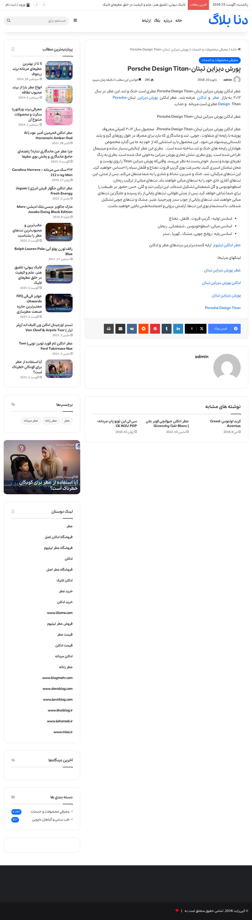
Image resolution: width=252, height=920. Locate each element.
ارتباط (146, 20)
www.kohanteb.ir (60, 721)
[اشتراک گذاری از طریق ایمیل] (120, 329)
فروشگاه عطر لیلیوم (58, 548)
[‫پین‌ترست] (155, 329)
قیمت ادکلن (64, 645)
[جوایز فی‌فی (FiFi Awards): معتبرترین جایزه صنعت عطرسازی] (59, 303)
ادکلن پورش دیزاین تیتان (221, 283)
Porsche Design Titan (223, 308)
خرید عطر (66, 591)
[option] (41, 467)
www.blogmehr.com (57, 678)
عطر (215, 97)
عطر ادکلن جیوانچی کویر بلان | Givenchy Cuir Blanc (167, 423)
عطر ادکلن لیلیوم (227, 245)
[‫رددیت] (143, 329)
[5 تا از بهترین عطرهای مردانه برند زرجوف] (59, 70)
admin (227, 80)
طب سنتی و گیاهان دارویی (51, 819)
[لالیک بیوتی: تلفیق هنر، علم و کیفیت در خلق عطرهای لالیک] (59, 274)
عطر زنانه (51, 421)
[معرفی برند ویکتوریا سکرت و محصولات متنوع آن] (59, 116)
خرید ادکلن (65, 602)
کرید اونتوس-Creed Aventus (225, 423)
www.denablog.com (58, 689)
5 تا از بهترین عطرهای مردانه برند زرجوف (27, 69)
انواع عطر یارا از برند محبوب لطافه (27, 90)
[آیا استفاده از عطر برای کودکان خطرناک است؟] (59, 369)
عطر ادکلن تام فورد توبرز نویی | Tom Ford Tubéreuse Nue (46, 346)
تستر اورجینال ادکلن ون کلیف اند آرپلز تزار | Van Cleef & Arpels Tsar (44, 328)
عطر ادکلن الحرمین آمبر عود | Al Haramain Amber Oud (48, 136)
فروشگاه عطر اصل (60, 569)
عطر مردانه (31, 421)
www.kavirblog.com (58, 699)
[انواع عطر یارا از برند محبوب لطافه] (59, 94)
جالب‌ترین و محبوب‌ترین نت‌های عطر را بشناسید (27, 230)
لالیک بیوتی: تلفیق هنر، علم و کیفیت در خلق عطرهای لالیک (28, 275)
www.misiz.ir (63, 732)
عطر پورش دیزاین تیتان (222, 270)
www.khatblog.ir (60, 710)
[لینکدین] (178, 329)
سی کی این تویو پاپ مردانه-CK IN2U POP (117, 423)
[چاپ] (109, 329)
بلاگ (157, 20)
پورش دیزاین (148, 97)
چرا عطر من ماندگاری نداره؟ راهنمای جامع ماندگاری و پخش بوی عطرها (45, 154)
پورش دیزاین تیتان (226, 295)
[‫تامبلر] (167, 329)
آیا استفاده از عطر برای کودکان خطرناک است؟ (27, 367)
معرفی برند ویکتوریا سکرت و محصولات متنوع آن (27, 114)
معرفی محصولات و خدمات (209, 49)
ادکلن (201, 97)
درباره (168, 20)
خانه (178, 20)
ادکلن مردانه (64, 656)
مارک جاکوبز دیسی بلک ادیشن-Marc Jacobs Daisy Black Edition (45, 209)
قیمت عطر (65, 634)
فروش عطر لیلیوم (60, 624)
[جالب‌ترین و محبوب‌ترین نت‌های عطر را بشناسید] (59, 232)
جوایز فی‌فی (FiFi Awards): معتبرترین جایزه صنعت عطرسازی (29, 304)
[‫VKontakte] (132, 329)
